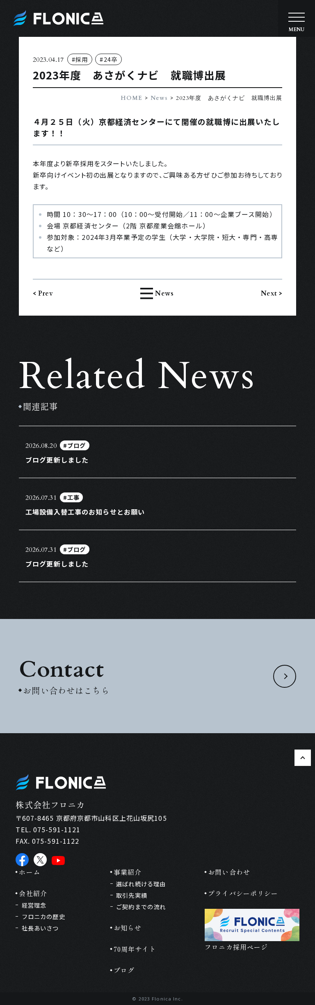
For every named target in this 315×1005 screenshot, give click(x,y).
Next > (271, 293)
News (159, 98)
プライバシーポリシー (243, 893)
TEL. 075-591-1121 (48, 829)
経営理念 (34, 905)
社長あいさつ (40, 928)
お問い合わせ (229, 872)
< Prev (43, 293)
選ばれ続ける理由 (141, 883)
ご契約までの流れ (141, 906)
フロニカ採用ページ (236, 947)
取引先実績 (131, 895)
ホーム (29, 872)
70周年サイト (135, 949)
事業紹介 (128, 872)
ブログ (124, 970)
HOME (131, 98)
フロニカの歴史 (43, 916)
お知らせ (128, 928)
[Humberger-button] (296, 18)
